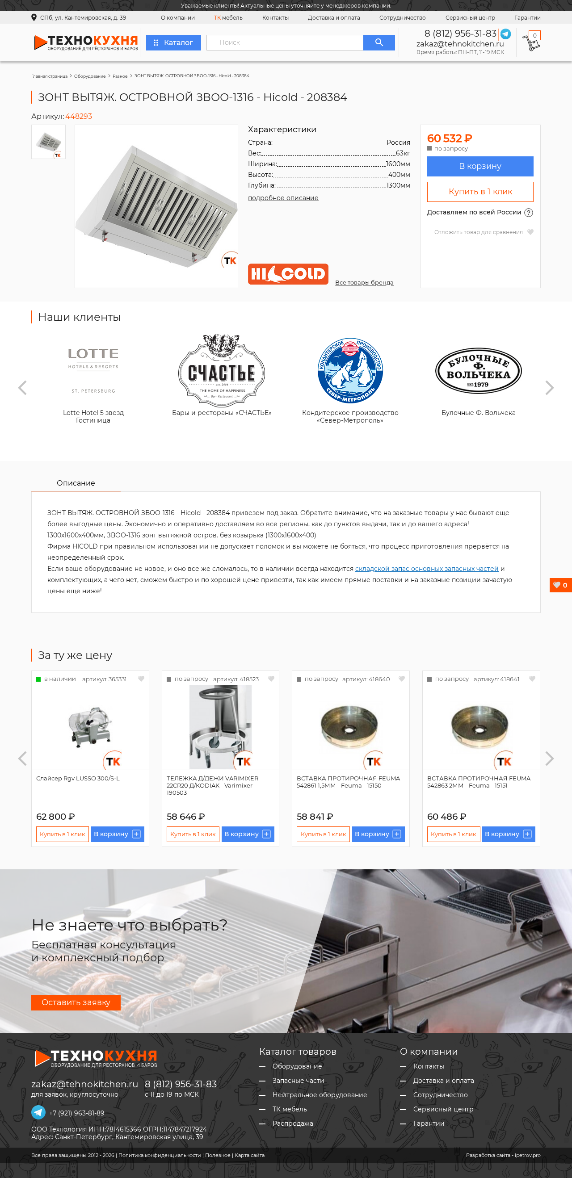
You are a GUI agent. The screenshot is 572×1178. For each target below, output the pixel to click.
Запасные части (298, 1081)
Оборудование (90, 76)
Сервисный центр (470, 17)
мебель (228, 17)
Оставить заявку (76, 1002)
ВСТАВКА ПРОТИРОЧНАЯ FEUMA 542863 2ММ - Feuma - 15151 (478, 782)
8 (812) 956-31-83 (460, 33)
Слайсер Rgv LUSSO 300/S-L (78, 778)
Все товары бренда (364, 282)
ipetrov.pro (528, 1155)
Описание (76, 483)
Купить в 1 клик (480, 192)
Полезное (218, 1155)
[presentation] (22, 388)
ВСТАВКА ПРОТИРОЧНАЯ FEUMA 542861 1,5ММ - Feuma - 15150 (348, 782)
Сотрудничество (402, 17)
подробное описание (283, 198)
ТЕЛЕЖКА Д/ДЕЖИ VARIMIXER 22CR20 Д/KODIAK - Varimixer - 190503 (212, 785)
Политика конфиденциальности (159, 1155)
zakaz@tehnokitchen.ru (460, 43)
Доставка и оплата (334, 17)
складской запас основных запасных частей (427, 569)
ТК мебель (290, 1109)
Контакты (275, 17)
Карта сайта (250, 1155)
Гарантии (527, 17)
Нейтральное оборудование (320, 1095)
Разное (120, 76)
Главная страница (49, 76)
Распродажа (293, 1124)
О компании (178, 17)
